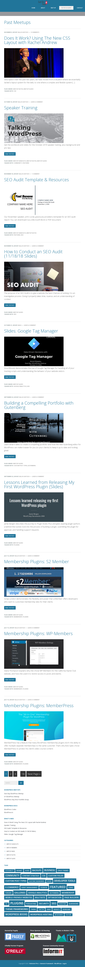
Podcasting (31, 904)
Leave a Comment (37, 102)
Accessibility (9, 870)
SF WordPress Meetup (11, 797)
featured (26, 163)
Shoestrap (62, 904)
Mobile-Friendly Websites (18, 897)
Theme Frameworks (16, 909)
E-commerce (12, 887)
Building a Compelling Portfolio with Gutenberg (38, 405)
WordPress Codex (10, 809)
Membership (18, 617)
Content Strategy (30, 876)
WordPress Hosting (41, 914)
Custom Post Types (20, 465)
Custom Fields (55, 875)
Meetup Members (12, 848)
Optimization (54, 897)
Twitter (41, 909)
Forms (70, 887)
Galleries (19, 892)
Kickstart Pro (33, 963)
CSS (15, 91)
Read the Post (10, 154)
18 (23, 774)
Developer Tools (64, 880)
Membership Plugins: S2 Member (36, 561)
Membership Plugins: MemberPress (38, 705)
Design (49, 881)
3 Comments (35, 32)
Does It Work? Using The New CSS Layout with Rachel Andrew (37, 40)
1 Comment (36, 174)
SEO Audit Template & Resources (36, 180)
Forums (8, 893)
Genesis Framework (46, 963)
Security (44, 903)
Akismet (19, 870)
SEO (22, 235)
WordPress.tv (8, 812)
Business (49, 870)
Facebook (43, 887)
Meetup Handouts (19, 161)
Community (18, 163)
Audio (27, 870)
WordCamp (66, 909)
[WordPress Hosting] (15, 939)
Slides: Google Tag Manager (31, 331)
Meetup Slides (28, 89)
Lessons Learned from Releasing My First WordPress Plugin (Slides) (39, 484)
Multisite (40, 897)
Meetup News (11, 851)
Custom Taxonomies (36, 881)
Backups (36, 870)
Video (49, 909)
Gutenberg (32, 465)
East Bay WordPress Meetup (42, 3)
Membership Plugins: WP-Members (38, 633)
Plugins (16, 545)
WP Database (59, 914)
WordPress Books (16, 914)
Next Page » (33, 774)
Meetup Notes (18, 89)
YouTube (68, 914)
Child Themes (63, 870)
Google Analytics (20, 386)
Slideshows (73, 904)
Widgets (57, 909)
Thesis (33, 909)
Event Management (29, 887)
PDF (6, 904)
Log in (64, 963)
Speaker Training (20, 108)
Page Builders (71, 897)
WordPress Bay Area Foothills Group (16, 800)
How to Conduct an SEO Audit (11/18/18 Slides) (33, 254)
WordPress (58, 963)
